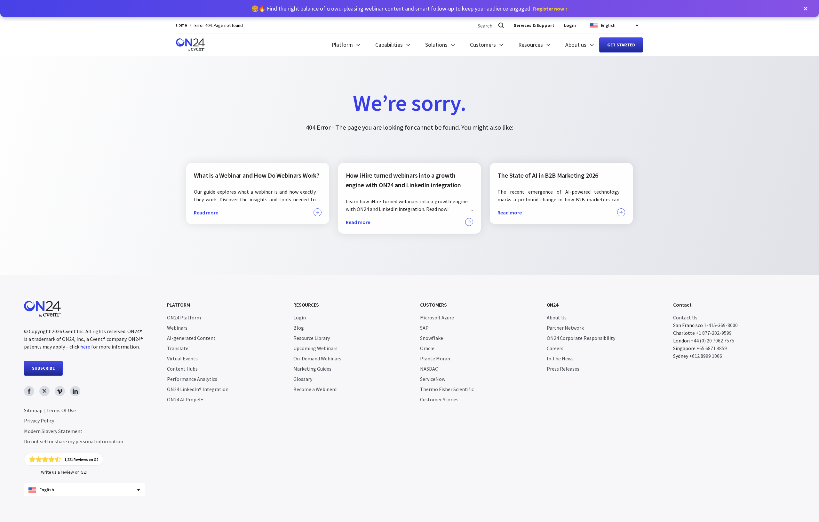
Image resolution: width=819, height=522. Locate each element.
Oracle (427, 348)
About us (575, 44)
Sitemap (33, 410)
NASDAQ (429, 368)
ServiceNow (432, 379)
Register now (548, 8)
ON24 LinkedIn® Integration (197, 389)
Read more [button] (206, 212)
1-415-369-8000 (721, 325)
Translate (177, 348)
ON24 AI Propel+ (185, 399)
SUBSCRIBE (43, 368)
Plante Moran (435, 358)
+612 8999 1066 (705, 356)
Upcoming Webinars (315, 348)
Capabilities (389, 44)
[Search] (501, 25)
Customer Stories (439, 399)
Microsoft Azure (437, 317)
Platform (342, 44)
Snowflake (431, 338)
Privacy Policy (39, 420)
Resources (530, 44)
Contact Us (685, 317)
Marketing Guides (312, 368)
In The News (560, 358)
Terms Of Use (61, 410)
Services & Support (534, 25)
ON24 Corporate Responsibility (581, 338)
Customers (483, 44)
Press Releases (563, 368)
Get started (621, 45)
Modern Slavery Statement (53, 431)
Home (181, 25)
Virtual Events (182, 358)
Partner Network (565, 328)
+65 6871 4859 (711, 348)
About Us (557, 317)
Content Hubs (182, 368)
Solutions (436, 44)
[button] (805, 8)
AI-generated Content (191, 338)
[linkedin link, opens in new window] (75, 391)
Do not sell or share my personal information (73, 441)
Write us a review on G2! (64, 472)
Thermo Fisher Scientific (447, 389)
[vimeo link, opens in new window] (60, 391)
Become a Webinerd (315, 389)
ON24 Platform (184, 317)
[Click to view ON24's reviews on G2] (63, 459)
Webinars (177, 328)
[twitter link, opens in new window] (44, 391)
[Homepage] (190, 44)
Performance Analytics (192, 379)
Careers (555, 348)
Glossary (302, 379)
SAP (424, 328)
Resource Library (311, 338)
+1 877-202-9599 (714, 333)
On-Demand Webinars (317, 358)
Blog (298, 328)
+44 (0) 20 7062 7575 (712, 340)
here (85, 346)
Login (570, 25)
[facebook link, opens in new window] (29, 391)
